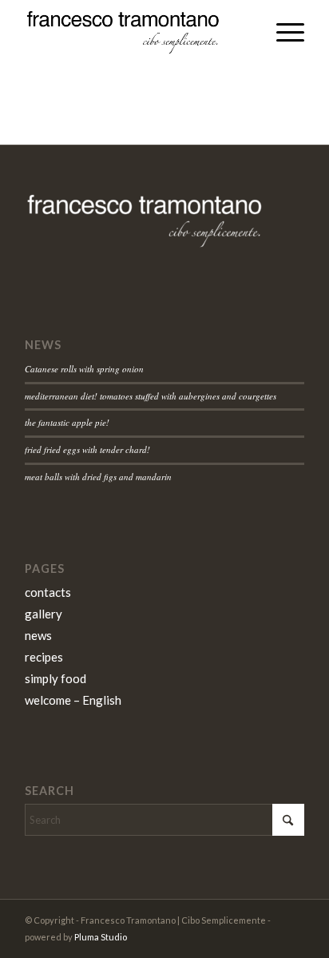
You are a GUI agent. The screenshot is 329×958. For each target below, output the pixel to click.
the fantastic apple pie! (67, 422)
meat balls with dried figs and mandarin (98, 477)
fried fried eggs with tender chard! (87, 449)
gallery (43, 613)
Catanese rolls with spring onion (84, 369)
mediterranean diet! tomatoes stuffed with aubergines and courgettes (150, 396)
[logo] (136, 32)
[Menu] (282, 32)
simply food (55, 678)
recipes (44, 657)
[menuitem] (282, 32)
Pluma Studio (100, 937)
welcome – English (73, 700)
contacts (48, 592)
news (38, 635)
